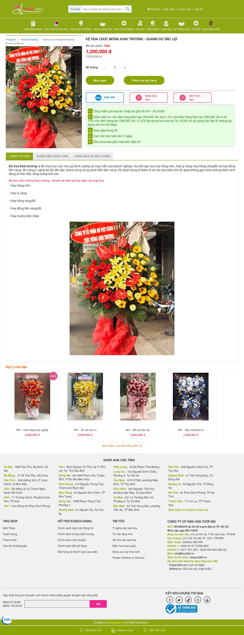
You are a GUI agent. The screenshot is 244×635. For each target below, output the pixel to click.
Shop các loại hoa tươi (125, 552)
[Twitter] (179, 599)
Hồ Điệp (196, 29)
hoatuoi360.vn (115, 622)
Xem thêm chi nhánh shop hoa (188, 510)
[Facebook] (169, 599)
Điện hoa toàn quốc (124, 546)
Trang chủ (11, 39)
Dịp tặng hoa (181, 29)
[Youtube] (207, 599)
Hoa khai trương (81, 29)
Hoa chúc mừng (124, 29)
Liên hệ (198, 9)
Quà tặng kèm (211, 29)
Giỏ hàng (155, 9)
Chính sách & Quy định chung (76, 534)
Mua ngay (100, 80)
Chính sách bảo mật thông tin (75, 528)
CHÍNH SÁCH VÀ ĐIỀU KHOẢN (92, 156)
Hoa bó (140, 29)
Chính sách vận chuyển (72, 540)
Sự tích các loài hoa (124, 540)
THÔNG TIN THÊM (19, 156)
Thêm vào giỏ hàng (144, 80)
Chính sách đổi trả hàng (72, 546)
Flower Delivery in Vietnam (128, 557)
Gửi (98, 604)
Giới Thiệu (169, 9)
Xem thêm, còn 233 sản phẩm (120, 445)
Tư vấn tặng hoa (122, 534)
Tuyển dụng (10, 534)
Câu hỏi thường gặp (15, 546)
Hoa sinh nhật (33, 29)
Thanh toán (184, 9)
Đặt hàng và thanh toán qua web (77, 552)
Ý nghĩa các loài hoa (124, 528)
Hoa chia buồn (103, 29)
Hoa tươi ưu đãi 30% (56, 29)
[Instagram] (197, 599)
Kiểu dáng (152, 29)
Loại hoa (166, 29)
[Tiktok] (188, 599)
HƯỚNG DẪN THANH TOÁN (52, 156)
